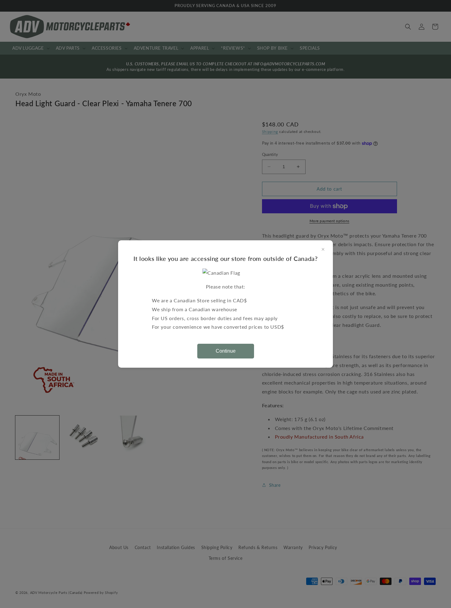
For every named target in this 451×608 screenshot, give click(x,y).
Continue (226, 351)
